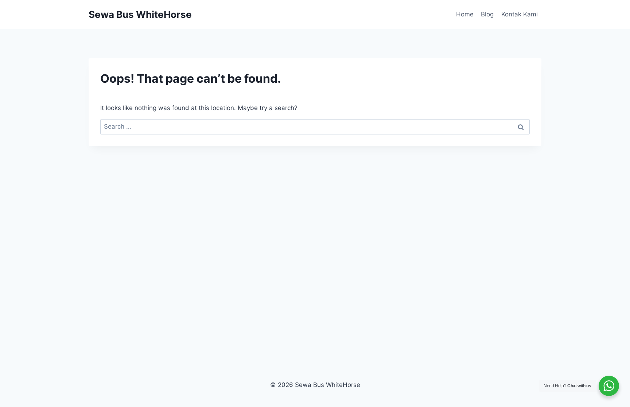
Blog (487, 14)
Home (465, 14)
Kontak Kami (519, 14)
